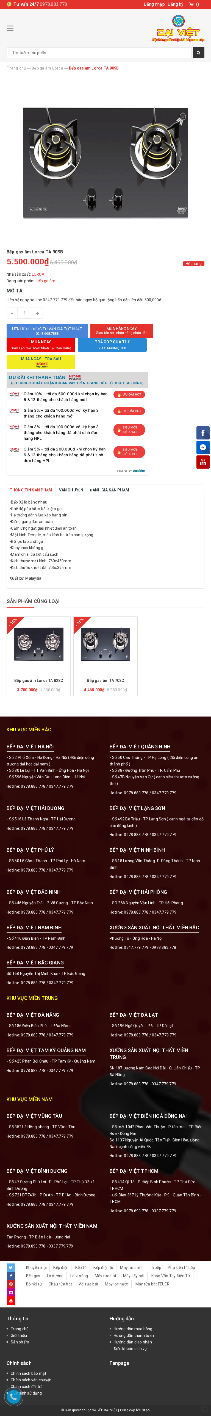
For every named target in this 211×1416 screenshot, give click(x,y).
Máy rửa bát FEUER (152, 1284)
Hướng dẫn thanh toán (134, 1335)
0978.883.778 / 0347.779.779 (47, 1136)
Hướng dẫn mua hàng (133, 1329)
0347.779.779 (61, 786)
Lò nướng (55, 1276)
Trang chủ (20, 1329)
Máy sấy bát (134, 1276)
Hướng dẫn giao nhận (133, 1342)
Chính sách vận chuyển (31, 1380)
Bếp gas (33, 1276)
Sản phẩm (20, 1342)
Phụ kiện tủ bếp (181, 1267)
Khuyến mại (36, 1267)
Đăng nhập (154, 4)
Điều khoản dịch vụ (130, 1348)
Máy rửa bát (105, 1276)
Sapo (145, 1410)
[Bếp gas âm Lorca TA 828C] (38, 644)
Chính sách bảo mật (28, 1373)
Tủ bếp (155, 1267)
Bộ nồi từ (34, 1284)
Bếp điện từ (103, 1267)
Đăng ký (176, 4)
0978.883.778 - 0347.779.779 (47, 947)
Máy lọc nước (117, 1284)
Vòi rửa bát (88, 1284)
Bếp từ (81, 1267)
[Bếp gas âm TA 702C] (105, 644)
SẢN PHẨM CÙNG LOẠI (33, 601)
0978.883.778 (53, 4)
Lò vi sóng (79, 1276)
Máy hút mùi (131, 1267)
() (197, 4)
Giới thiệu (19, 1335)
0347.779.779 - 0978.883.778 (150, 947)
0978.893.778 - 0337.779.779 (150, 1211)
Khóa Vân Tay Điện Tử (170, 1276)
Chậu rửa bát (60, 1284)
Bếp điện (60, 1267)
